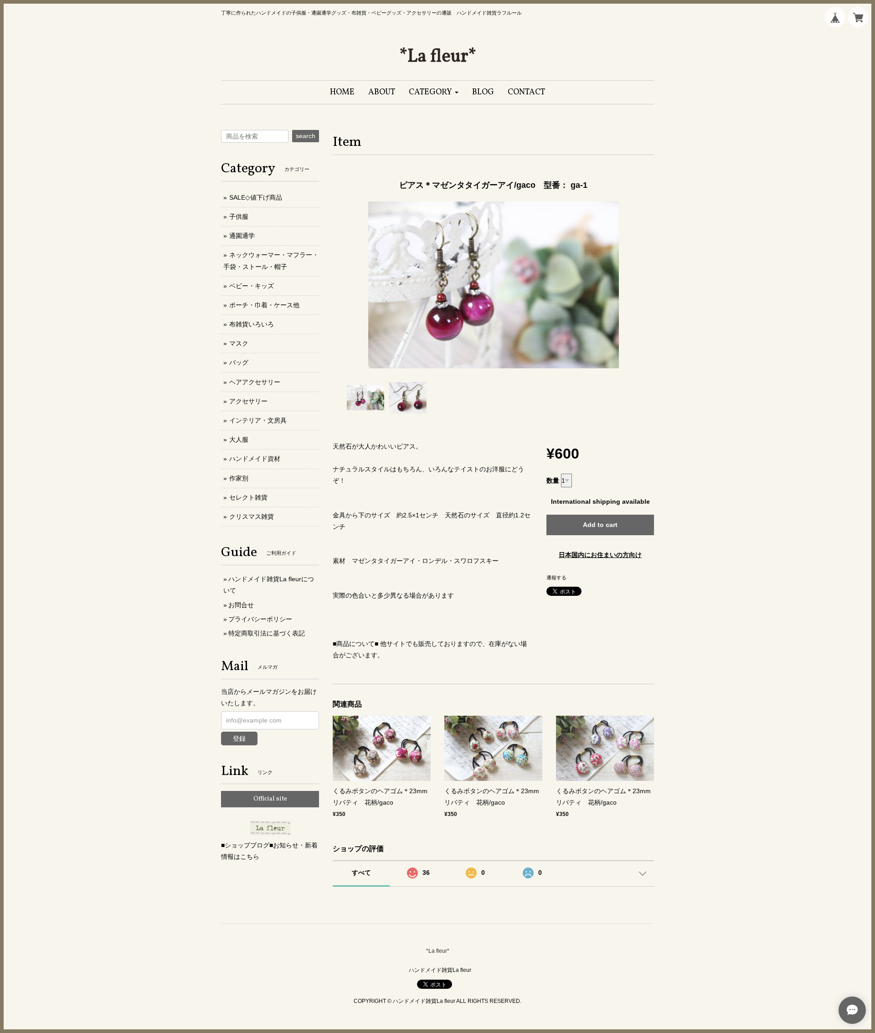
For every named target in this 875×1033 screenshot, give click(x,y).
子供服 (238, 216)
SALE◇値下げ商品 (255, 197)
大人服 (238, 439)
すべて (361, 872)
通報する (556, 577)
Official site (270, 799)
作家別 (238, 478)
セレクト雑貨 (248, 497)
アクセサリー (248, 401)
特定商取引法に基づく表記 (266, 633)
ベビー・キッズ (251, 285)
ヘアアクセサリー (254, 382)
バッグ (238, 362)
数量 (552, 480)
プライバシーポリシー (260, 619)
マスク (238, 343)
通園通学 (242, 235)
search (305, 135)
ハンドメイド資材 (254, 458)
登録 (239, 738)
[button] (433, 92)
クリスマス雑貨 (251, 516)
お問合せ (241, 605)
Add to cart (600, 524)
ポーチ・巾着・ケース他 (264, 305)
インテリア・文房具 (258, 420)
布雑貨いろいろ (251, 324)
